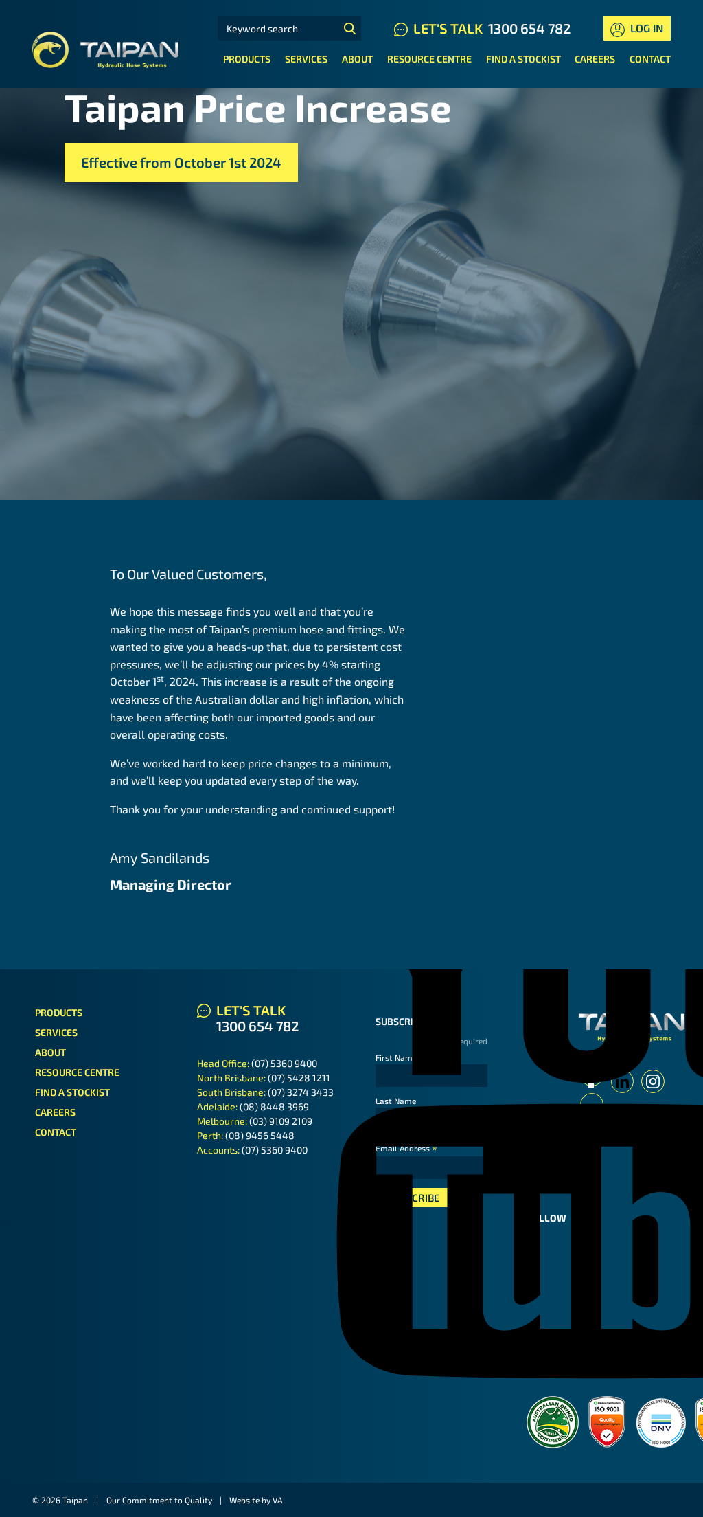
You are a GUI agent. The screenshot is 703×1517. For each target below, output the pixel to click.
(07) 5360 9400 (284, 1063)
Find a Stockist (523, 59)
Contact (650, 59)
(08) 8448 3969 (274, 1106)
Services (306, 59)
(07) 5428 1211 (299, 1077)
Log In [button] (645, 27)
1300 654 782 (529, 28)
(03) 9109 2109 (280, 1121)
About (357, 59)
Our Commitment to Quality (159, 1500)
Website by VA (255, 1500)
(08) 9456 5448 (260, 1135)
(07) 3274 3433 (301, 1092)
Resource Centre (429, 59)
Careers (595, 59)
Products (246, 59)
